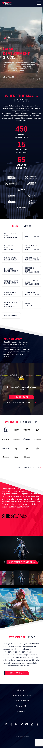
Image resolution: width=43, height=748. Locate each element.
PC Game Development (11, 270)
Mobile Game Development (11, 282)
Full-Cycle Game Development (11, 236)
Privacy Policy (21, 701)
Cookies (21, 690)
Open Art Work (11, 578)
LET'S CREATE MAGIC (20, 403)
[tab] (18, 348)
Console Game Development (32, 270)
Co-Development (32, 236)
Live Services (11, 315)
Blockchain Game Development (11, 304)
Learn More (21, 397)
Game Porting (29, 304)
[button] (34, 79)
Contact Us (21, 706)
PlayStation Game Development (32, 282)
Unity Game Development (11, 259)
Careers (21, 711)
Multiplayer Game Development (32, 248)
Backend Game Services (9, 248)
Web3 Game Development (32, 293)
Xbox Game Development (11, 293)
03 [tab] (4, 38)
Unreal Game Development (32, 259)
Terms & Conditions (21, 695)
